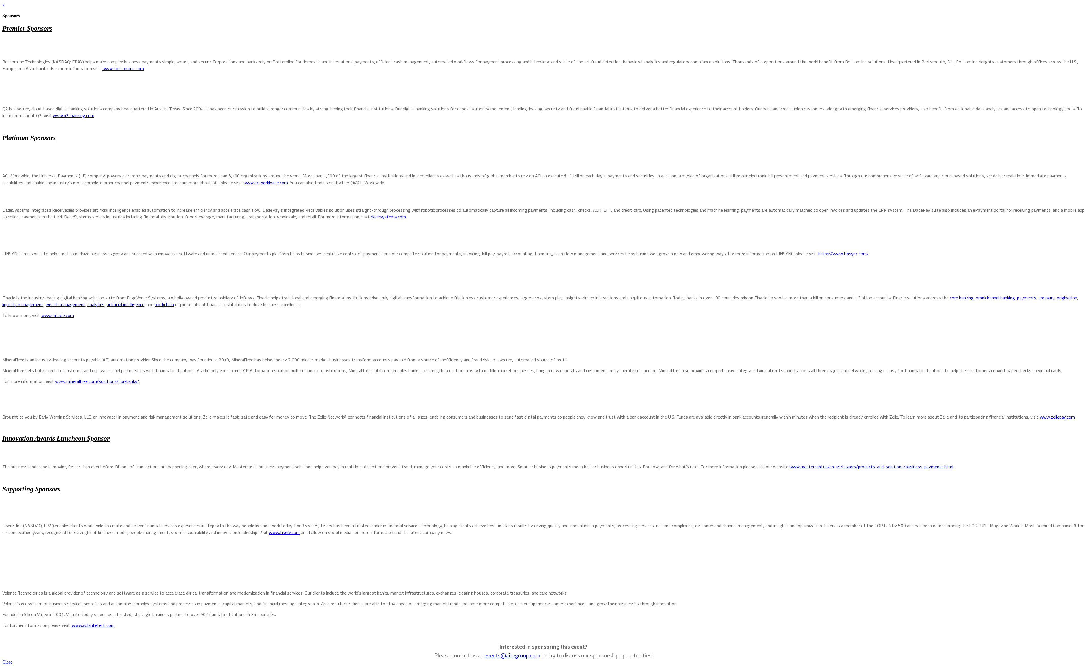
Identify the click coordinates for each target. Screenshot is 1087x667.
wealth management (65, 304)
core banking (961, 297)
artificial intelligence (125, 304)
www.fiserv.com (284, 532)
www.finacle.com (57, 315)
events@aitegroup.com (512, 655)
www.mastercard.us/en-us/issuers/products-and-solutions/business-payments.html (871, 466)
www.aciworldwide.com (265, 182)
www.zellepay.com (1057, 416)
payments (1026, 297)
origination (1067, 297)
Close (7, 662)
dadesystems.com (388, 216)
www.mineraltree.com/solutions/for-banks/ (97, 381)
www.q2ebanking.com (73, 115)
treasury (1046, 297)
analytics (95, 304)
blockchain (164, 304)
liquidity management (22, 304)
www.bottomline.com (123, 68)
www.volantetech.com (93, 625)
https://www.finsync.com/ (843, 253)
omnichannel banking (995, 297)
